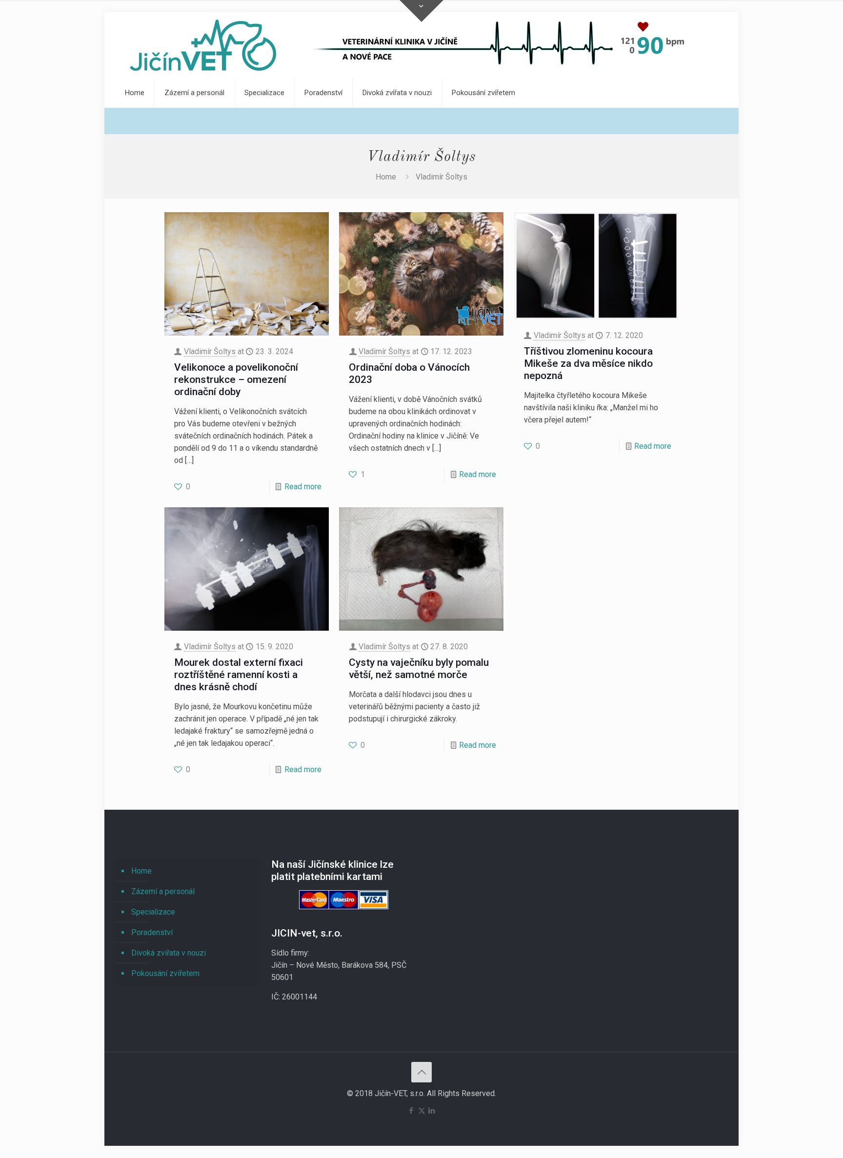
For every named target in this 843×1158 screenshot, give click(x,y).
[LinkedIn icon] (432, 1110)
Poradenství (152, 932)
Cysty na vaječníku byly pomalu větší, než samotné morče (419, 668)
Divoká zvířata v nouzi (168, 953)
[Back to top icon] (421, 1072)
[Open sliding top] (421, 11)
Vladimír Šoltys (210, 351)
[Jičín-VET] (203, 45)
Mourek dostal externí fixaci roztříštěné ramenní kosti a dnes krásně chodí (238, 675)
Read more (302, 486)
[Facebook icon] (411, 1110)
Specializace (153, 912)
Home (386, 176)
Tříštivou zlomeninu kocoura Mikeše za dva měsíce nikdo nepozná (588, 363)
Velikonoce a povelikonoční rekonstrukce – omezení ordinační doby (236, 379)
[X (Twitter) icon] (421, 1110)
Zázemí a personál (163, 891)
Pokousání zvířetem (165, 973)
